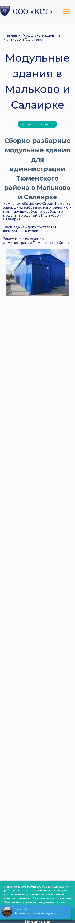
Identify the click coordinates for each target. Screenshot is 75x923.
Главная (10, 35)
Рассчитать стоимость (37, 124)
